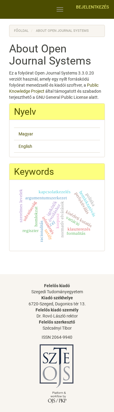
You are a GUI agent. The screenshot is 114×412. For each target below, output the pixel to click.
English (25, 146)
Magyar (26, 133)
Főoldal (21, 31)
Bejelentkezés (92, 7)
